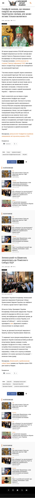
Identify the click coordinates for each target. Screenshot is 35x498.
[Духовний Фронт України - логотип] (17, 3)
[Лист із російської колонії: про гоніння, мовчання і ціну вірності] (6, 248)
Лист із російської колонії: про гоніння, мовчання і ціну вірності (22, 248)
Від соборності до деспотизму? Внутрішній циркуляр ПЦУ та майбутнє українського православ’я (22, 194)
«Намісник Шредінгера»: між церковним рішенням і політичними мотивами (21, 184)
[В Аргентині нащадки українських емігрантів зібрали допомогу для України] (6, 203)
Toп (13, 170)
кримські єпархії (16, 152)
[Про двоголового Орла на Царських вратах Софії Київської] (6, 174)
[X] (22, 490)
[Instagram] (13, 490)
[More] (26, 162)
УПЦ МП (25, 154)
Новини (4, 23)
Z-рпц (8, 152)
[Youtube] (26, 490)
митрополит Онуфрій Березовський (11, 154)
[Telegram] (17, 490)
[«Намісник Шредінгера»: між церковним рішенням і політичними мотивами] (6, 183)
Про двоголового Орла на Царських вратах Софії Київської (20, 174)
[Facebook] (8, 490)
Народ (13, 200)
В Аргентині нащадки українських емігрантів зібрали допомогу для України (22, 203)
